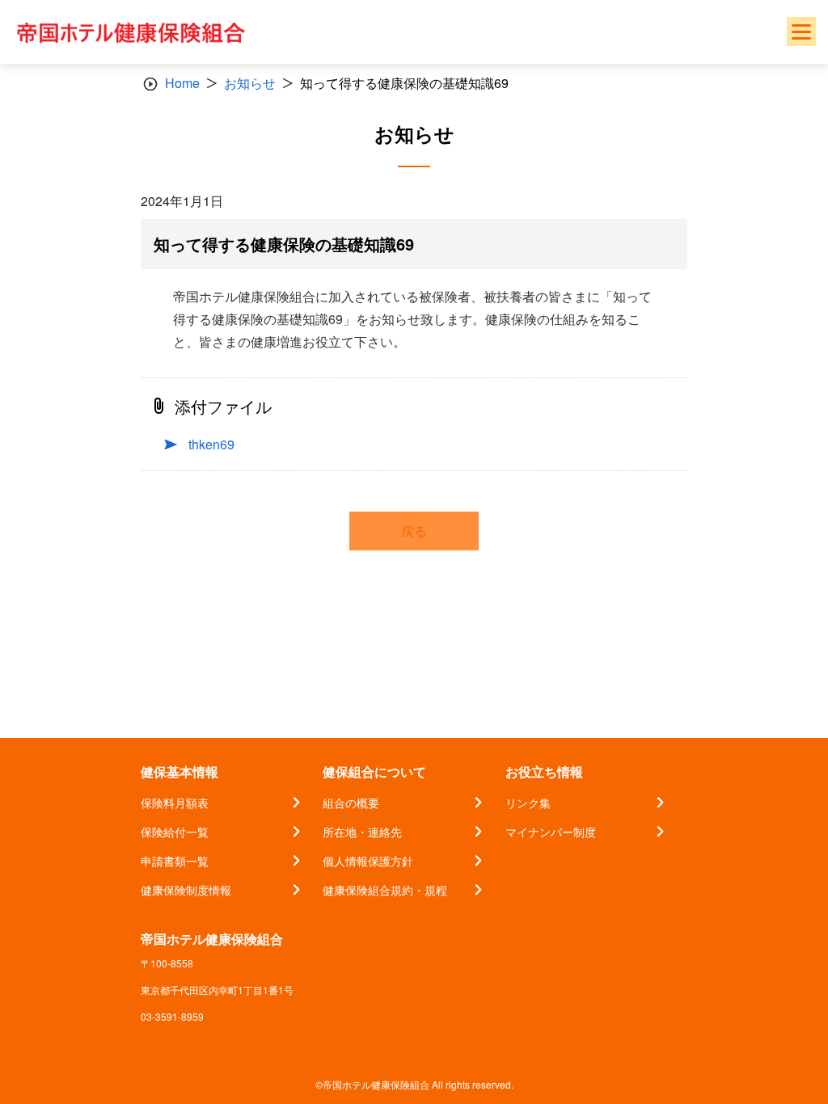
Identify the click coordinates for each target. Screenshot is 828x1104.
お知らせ (250, 83)
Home (182, 83)
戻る (414, 530)
